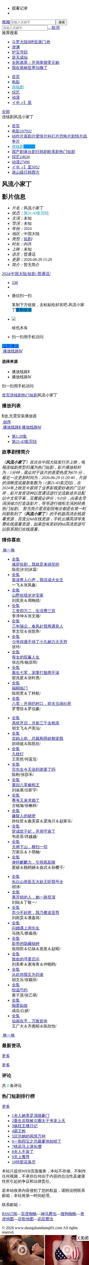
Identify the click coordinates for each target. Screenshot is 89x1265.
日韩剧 (41, 152)
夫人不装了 (23, 1152)
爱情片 (41, 136)
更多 (6, 1056)
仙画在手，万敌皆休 (29, 1021)
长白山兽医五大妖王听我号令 (37, 882)
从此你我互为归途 (28, 974)
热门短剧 (67, 152)
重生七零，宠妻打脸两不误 (35, 673)
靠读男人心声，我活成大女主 (37, 580)
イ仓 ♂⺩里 (22, 102)
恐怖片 (65, 136)
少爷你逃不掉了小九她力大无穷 (39, 642)
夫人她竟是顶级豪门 (30, 1115)
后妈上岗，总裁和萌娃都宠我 (37, 738)
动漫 (16, 97)
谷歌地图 (26, 1219)
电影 (16, 82)
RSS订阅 (9, 1214)
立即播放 (10, 346)
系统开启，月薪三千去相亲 (35, 723)
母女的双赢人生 (26, 657)
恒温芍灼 (20, 990)
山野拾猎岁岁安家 (28, 595)
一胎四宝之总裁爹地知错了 (36, 1141)
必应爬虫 (45, 1219)
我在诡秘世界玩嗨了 (29, 68)
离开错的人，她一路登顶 (33, 897)
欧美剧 (53, 152)
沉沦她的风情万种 (28, 1136)
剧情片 (77, 136)
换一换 (8, 550)
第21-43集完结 (24, 441)
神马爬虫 (49, 1214)
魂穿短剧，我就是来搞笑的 (35, 564)
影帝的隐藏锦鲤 (26, 944)
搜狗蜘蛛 (68, 1214)
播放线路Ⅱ (11, 427)
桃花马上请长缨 (27, 1146)
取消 (56, 28)
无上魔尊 (21, 1157)
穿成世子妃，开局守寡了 (33, 831)
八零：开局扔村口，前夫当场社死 (41, 704)
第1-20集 (19, 436)
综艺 (16, 92)
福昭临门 (20, 688)
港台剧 (30, 152)
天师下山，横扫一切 (29, 847)
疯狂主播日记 (25, 1126)
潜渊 (16, 47)
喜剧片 (30, 136)
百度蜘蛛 (29, 1214)
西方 (36, 172)
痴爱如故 (20, 1005)
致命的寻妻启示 (26, 959)
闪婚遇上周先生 (26, 928)
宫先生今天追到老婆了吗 (33, 769)
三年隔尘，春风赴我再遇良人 (37, 626)
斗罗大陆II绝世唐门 (31, 42)
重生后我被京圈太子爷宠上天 (38, 1121)
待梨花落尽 (24, 1162)
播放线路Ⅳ (31, 427)
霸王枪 (19, 1131)
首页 (16, 77)
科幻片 (53, 136)
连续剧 (18, 87)
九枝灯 (18, 754)
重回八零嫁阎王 (26, 785)
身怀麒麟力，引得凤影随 (33, 862)
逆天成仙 (20, 57)
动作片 (18, 136)
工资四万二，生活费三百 (33, 611)
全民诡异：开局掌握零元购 (35, 62)
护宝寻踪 (20, 52)
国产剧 (18, 152)
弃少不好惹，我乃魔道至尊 (35, 913)
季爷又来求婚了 (26, 800)
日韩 (28, 172)
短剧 (28, 239)
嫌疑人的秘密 (24, 816)
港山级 (18, 172)
